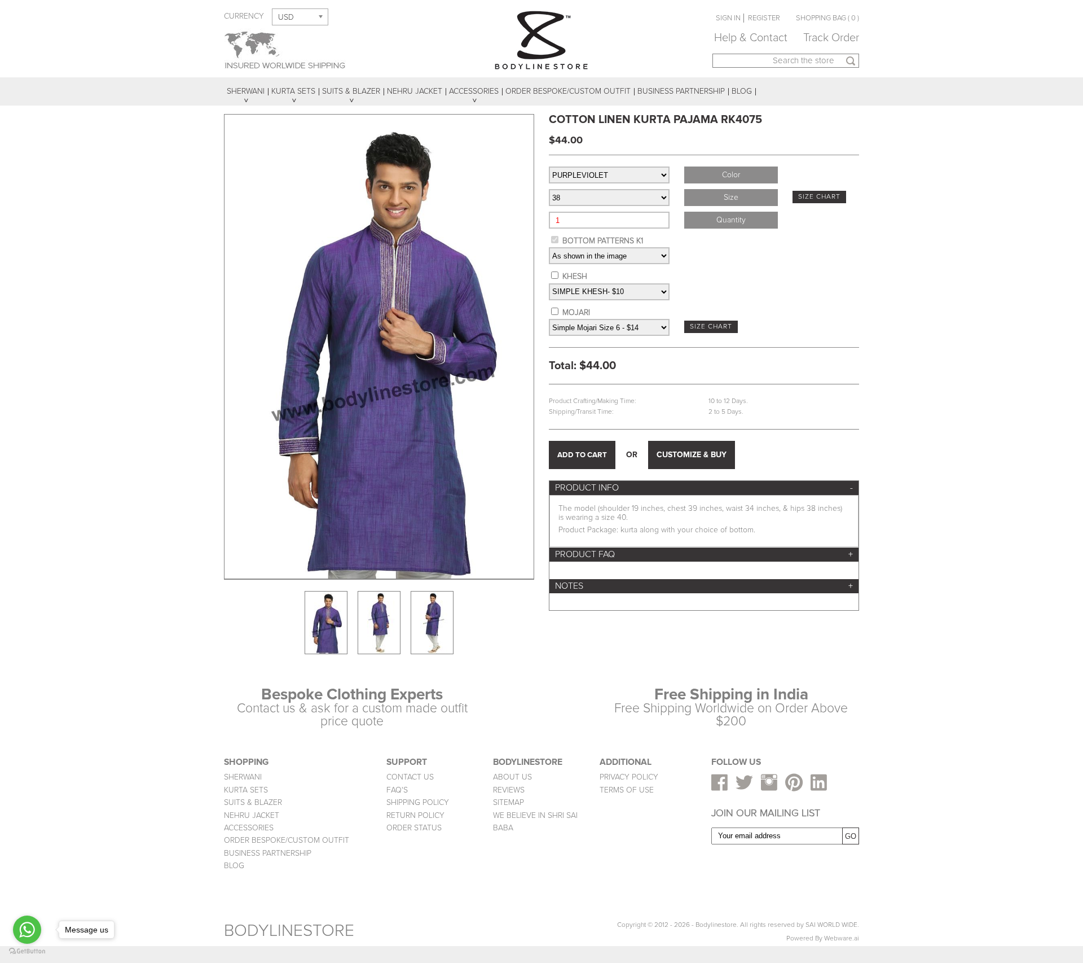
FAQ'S (397, 790)
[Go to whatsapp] (27, 930)
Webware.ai (841, 938)
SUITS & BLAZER (253, 802)
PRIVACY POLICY (629, 777)
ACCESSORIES (249, 828)
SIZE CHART (819, 196)
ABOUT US (512, 777)
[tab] (704, 488)
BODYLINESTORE (289, 930)
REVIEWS (509, 790)
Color (731, 175)
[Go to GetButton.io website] (27, 951)
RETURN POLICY (415, 815)
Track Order (831, 38)
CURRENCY (244, 16)
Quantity (731, 220)
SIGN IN (728, 18)
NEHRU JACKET (251, 815)
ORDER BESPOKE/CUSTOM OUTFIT (286, 840)
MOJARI (576, 312)
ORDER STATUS (414, 828)
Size (731, 197)
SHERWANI (243, 777)
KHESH (574, 276)
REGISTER (764, 18)
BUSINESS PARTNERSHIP (267, 853)
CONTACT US (410, 777)
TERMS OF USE (627, 790)
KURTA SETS (246, 790)
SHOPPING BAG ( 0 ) (827, 18)
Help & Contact (750, 38)
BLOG (234, 865)
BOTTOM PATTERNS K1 (602, 241)
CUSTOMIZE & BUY (692, 454)
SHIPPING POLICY (417, 802)
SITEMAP (508, 802)
